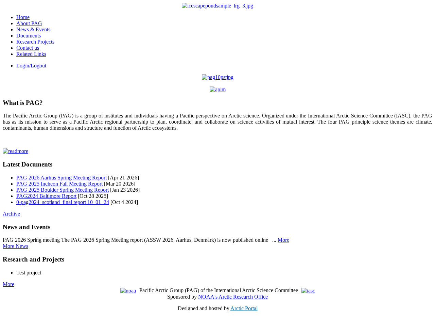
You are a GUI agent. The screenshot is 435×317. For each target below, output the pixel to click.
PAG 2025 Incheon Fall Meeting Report (59, 184)
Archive (11, 214)
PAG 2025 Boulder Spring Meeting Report (62, 190)
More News (15, 246)
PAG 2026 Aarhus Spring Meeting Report (61, 177)
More (283, 240)
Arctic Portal (244, 308)
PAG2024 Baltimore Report (46, 196)
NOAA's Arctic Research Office (233, 297)
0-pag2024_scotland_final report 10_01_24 (62, 202)
